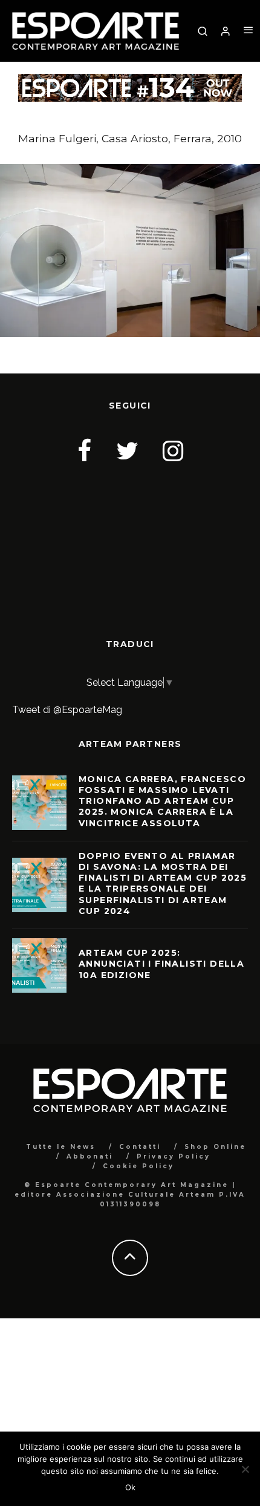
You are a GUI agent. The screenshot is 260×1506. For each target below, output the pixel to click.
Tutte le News (61, 1147)
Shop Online (215, 1147)
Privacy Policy (173, 1156)
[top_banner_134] (130, 81)
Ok (130, 1487)
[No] (245, 1469)
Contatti (140, 1147)
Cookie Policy (138, 1166)
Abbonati (90, 1156)
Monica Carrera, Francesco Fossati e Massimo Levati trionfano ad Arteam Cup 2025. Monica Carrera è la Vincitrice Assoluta (162, 801)
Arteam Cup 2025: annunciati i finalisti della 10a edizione (161, 963)
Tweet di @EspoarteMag (67, 709)
